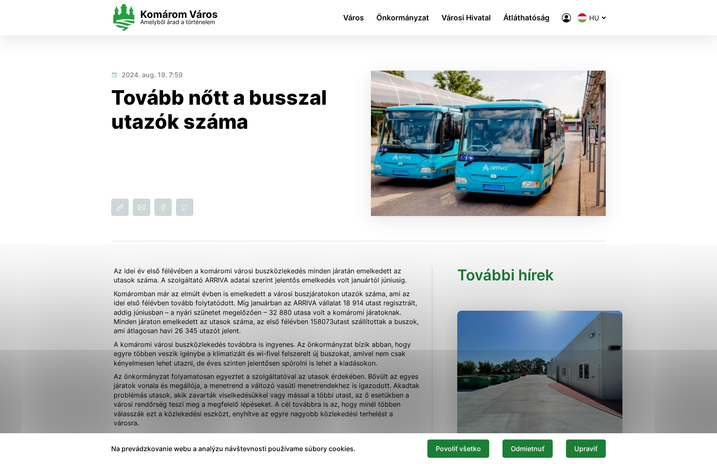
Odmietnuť (527, 448)
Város (353, 17)
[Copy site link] (120, 207)
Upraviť (586, 448)
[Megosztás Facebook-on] (163, 207)
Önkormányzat (402, 17)
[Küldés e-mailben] (141, 207)
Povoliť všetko (458, 448)
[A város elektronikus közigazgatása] (566, 17)
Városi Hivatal (466, 17)
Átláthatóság (526, 17)
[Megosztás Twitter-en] (184, 207)
